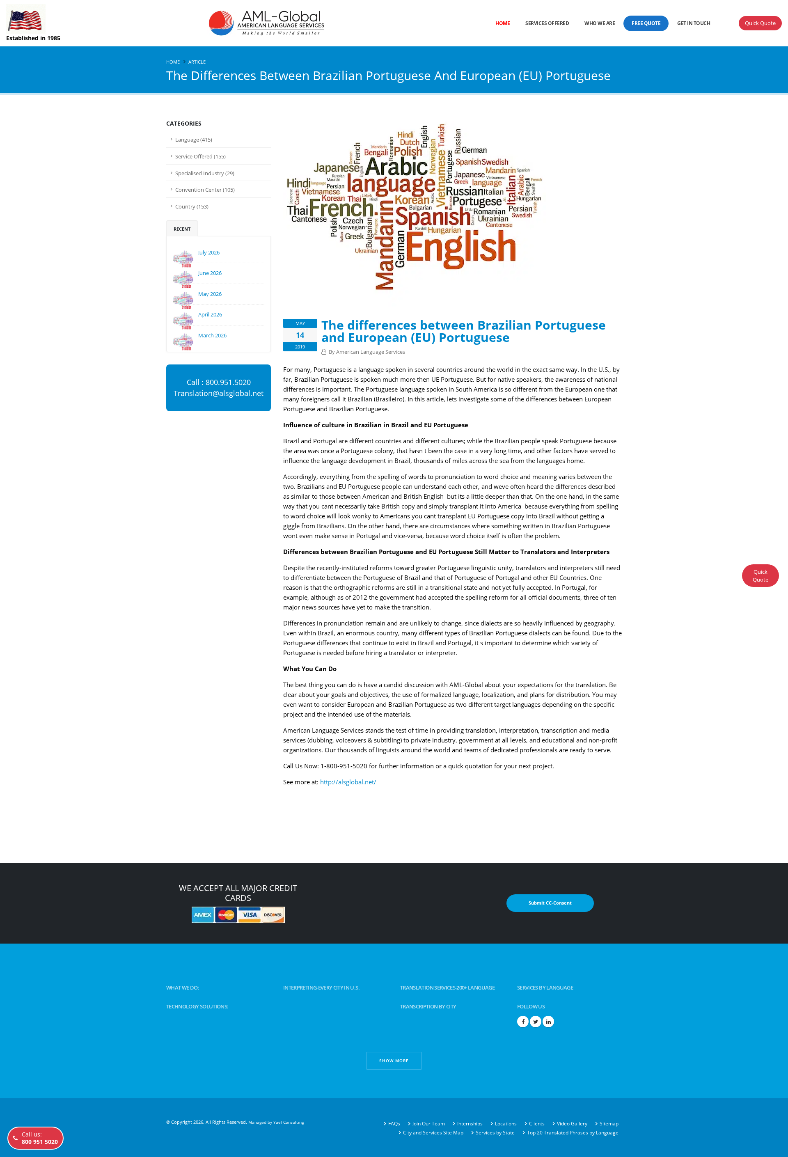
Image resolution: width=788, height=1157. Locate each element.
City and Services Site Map (433, 1132)
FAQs (394, 1123)
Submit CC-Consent (550, 903)
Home (502, 23)
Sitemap (609, 1123)
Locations (506, 1123)
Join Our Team (428, 1123)
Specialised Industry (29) (204, 173)
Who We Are (599, 23)
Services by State (495, 1132)
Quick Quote (760, 23)
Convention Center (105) (205, 189)
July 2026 (209, 252)
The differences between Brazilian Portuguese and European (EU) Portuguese (463, 331)
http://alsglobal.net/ (348, 782)
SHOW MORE (394, 1060)
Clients (537, 1123)
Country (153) (191, 206)
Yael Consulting (288, 1122)
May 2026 (210, 294)
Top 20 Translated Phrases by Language (572, 1132)
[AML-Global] (232, 22)
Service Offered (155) (200, 156)
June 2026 (210, 273)
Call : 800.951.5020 (219, 382)
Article (197, 62)
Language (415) (193, 139)
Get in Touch (693, 23)
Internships (470, 1123)
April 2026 (210, 314)
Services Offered (547, 23)
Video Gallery (572, 1123)
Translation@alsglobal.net (218, 393)
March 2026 (212, 335)
